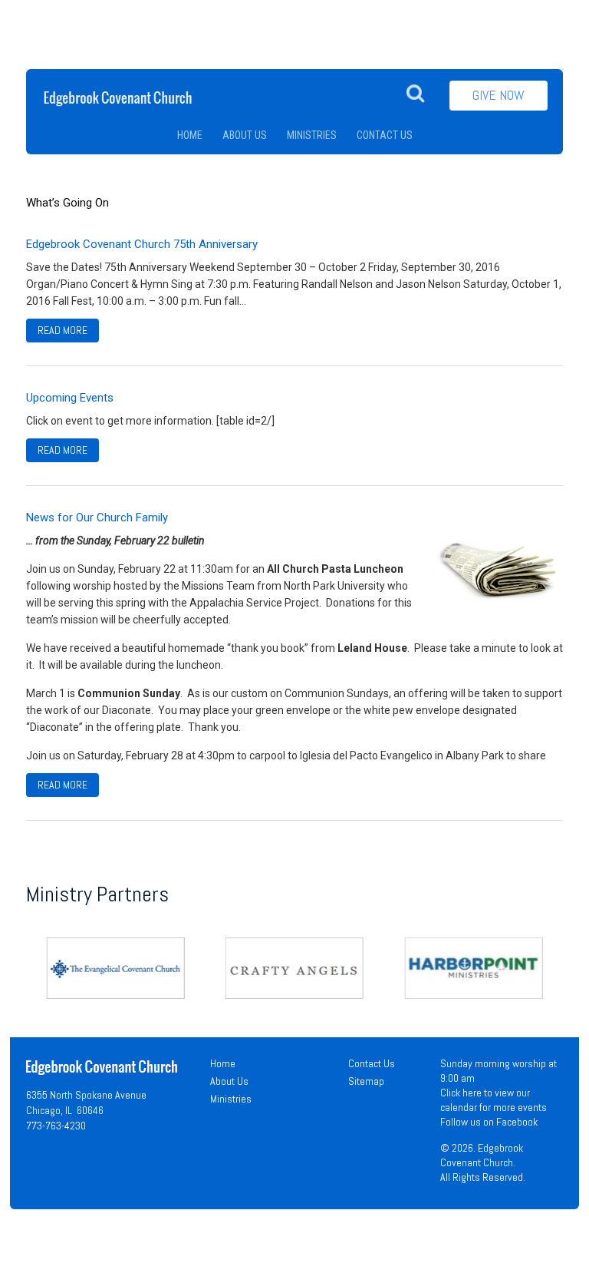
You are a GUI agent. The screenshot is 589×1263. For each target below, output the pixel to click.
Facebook (517, 1122)
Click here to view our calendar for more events (493, 1100)
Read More (62, 330)
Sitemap (366, 1081)
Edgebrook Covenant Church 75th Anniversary (142, 244)
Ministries (231, 1099)
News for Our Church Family (97, 517)
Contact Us (371, 1063)
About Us (229, 1081)
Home (222, 1063)
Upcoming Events (70, 398)
